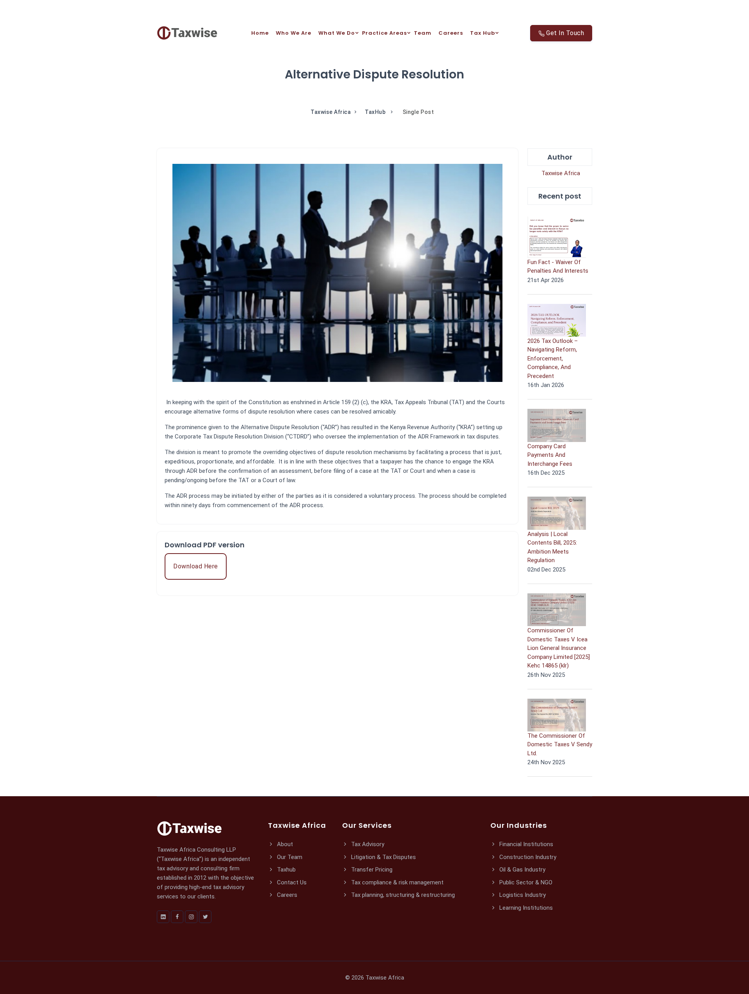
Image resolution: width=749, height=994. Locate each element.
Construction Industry (527, 857)
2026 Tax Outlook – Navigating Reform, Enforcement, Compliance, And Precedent (552, 358)
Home (260, 33)
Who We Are (293, 33)
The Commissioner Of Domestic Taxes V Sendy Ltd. (559, 744)
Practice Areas (384, 33)
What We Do (336, 33)
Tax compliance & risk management (397, 882)
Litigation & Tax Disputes (383, 857)
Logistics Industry (522, 894)
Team (422, 33)
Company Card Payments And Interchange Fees (549, 455)
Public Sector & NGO (525, 882)
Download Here (195, 566)
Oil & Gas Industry (521, 869)
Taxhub (285, 869)
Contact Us (291, 882)
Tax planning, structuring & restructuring (402, 894)
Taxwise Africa (331, 112)
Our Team (288, 857)
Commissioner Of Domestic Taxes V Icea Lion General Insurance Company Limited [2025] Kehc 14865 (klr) (558, 648)
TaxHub (376, 112)
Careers (450, 33)
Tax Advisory (367, 844)
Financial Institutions (525, 844)
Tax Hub (482, 33)
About (284, 844)
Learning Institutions (525, 907)
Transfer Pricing (371, 869)
